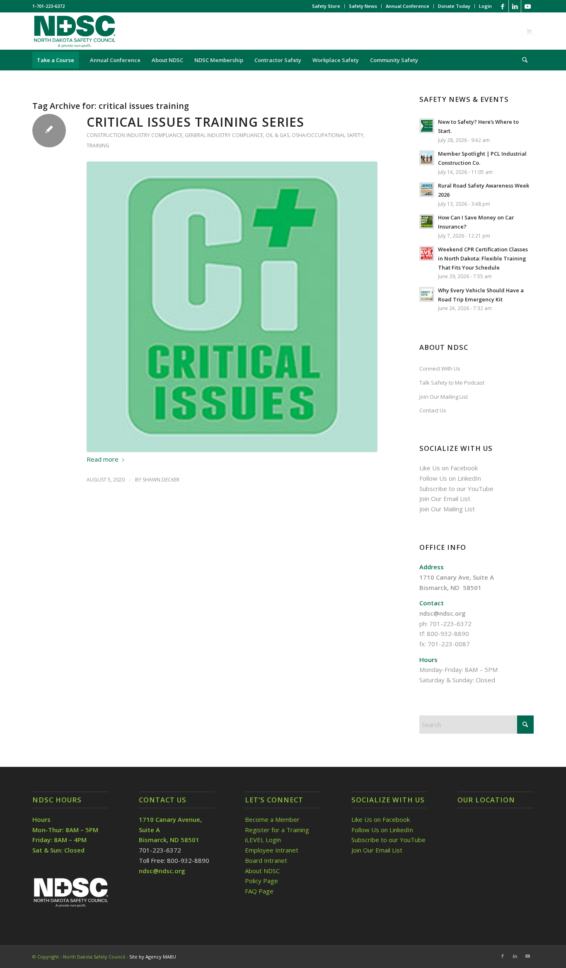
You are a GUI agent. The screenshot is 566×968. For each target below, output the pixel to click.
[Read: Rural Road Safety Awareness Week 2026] (426, 189)
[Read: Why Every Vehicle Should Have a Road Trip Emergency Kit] (426, 294)
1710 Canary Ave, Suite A (456, 577)
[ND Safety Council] (74, 31)
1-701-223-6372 (48, 6)
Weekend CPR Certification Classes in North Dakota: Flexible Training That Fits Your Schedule (483, 258)
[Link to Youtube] (527, 6)
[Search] (522, 60)
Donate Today (454, 6)
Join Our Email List (444, 498)
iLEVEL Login (264, 840)
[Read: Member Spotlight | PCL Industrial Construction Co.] (426, 157)
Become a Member (272, 819)
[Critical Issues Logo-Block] (232, 306)
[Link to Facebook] (502, 6)
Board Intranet (266, 860)
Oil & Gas (277, 135)
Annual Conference (407, 6)
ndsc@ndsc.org (442, 613)
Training (98, 145)
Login (485, 6)
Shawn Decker (161, 479)
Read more (103, 459)
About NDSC (262, 871)
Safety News (363, 6)
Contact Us (432, 410)
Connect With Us (439, 368)
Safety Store (326, 6)
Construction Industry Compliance (134, 135)
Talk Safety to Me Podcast (451, 382)
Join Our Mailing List (443, 396)
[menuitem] (326, 6)
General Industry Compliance (224, 135)
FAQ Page (259, 891)
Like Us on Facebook (448, 468)
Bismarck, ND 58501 (450, 587)
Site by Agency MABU (152, 957)
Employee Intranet (271, 850)
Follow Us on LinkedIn (450, 478)
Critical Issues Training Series (195, 121)
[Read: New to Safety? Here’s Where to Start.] (426, 125)
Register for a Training (277, 830)
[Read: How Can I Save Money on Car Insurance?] (426, 221)
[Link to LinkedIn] (515, 6)
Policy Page (261, 880)
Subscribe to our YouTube (456, 488)
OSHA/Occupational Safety (327, 135)
